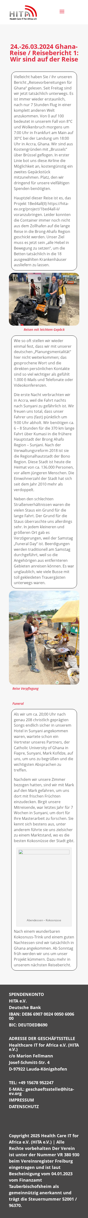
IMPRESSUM (21, 1100)
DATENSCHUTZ (24, 1106)
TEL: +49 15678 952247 (31, 1082)
